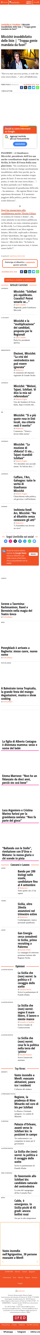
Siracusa (34, 1277)
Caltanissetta (7, 1277)
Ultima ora (31, 1331)
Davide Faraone (26, 1055)
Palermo (17, 1272)
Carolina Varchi (25, 989)
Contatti (14, 1325)
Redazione (15, 85)
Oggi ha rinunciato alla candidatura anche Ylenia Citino (18, 212)
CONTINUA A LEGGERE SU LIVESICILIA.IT (20, 280)
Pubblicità (22, 1325)
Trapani (20, 1283)
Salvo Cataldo (21, 305)
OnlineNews (7, 617)
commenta (30, 262)
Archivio (16, 24)
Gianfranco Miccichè (17, 256)
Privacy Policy (5, 1325)
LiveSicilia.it (6, 24)
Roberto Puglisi (21, 399)
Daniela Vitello (25, 950)
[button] (2, 1261)
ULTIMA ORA (9, 1272)
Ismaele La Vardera (27, 1022)
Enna (14, 1277)
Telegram (17, 1331)
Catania (24, 1272)
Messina (20, 1277)
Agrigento (32, 1272)
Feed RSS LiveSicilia (33, 1325)
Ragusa (27, 1277)
